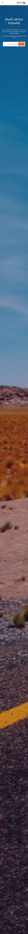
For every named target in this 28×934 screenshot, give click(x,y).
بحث (21, 44)
